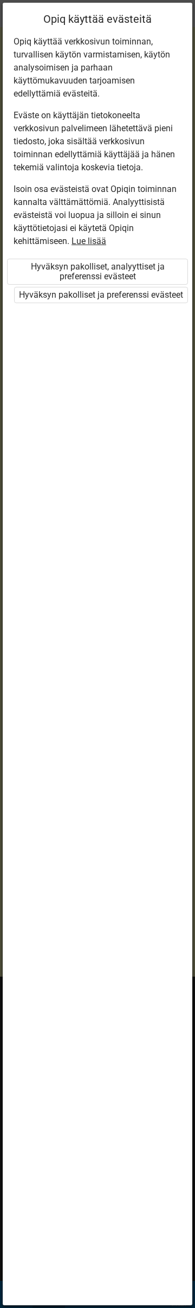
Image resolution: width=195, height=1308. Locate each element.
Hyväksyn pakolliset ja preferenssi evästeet (101, 295)
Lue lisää (89, 241)
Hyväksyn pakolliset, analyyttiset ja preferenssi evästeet (98, 271)
